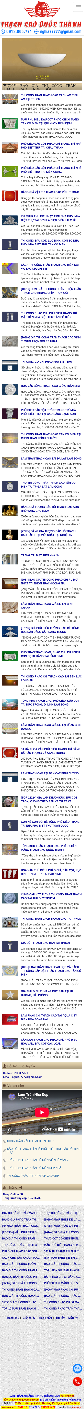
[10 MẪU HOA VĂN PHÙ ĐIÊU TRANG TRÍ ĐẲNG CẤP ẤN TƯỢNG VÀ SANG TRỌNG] (10, 752)
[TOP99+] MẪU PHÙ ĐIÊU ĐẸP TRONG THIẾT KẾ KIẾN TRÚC (21, 1232)
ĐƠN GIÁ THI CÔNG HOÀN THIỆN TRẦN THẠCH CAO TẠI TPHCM (21, 1295)
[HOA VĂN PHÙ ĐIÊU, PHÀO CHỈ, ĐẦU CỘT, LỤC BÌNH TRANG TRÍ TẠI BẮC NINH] (10, 874)
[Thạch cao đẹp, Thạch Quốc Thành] (42, 59)
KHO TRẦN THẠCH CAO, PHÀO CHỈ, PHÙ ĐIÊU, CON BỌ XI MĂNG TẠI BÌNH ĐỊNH (51, 654)
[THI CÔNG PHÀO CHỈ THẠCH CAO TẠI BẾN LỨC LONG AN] (10, 680)
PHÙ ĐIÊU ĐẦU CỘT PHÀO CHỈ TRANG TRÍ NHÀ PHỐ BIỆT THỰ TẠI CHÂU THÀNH (51, 145)
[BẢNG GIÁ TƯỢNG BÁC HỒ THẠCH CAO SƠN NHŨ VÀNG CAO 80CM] (10, 510)
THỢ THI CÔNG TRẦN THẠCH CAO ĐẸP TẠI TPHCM (63, 1213)
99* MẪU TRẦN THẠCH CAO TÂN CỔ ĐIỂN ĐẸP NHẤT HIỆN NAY (21, 1225)
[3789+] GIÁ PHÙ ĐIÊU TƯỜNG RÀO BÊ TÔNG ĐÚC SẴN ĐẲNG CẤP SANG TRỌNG (50, 630)
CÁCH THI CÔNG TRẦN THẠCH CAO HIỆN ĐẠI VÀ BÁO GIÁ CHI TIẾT (50, 266)
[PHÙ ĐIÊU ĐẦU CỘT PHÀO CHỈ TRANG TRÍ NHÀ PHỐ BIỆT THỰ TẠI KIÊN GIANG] (10, 171)
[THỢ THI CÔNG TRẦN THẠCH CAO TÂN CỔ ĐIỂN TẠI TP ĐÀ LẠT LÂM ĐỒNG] (10, 486)
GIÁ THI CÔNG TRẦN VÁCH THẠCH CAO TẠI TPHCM (21, 1213)
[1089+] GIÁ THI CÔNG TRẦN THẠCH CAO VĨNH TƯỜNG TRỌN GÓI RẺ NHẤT (51, 339)
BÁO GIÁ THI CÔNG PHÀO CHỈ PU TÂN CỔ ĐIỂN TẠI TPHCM (63, 1264)
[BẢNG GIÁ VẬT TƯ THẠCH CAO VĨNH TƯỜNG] (10, 196)
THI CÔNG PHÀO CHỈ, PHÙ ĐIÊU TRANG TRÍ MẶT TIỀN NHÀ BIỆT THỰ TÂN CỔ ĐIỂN (49, 315)
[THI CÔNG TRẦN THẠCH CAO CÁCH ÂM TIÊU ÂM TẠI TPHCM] (10, 99)
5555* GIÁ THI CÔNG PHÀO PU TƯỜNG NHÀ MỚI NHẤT (21, 1302)
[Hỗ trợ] (77, 1381)
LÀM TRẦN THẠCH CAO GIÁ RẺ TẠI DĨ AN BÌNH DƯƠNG (51, 726)
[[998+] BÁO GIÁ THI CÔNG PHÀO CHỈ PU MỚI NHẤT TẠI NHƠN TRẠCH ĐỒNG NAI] (10, 583)
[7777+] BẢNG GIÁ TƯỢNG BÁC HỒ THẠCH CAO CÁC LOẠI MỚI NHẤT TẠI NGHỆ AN (48, 533)
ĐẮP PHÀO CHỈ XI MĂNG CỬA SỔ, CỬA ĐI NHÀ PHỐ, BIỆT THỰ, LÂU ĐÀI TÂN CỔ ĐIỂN (63, 1276)
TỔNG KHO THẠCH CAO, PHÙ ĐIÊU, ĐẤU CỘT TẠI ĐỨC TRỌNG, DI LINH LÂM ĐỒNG (50, 702)
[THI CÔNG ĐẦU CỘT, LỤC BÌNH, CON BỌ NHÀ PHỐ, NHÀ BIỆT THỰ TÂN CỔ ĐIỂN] (10, 244)
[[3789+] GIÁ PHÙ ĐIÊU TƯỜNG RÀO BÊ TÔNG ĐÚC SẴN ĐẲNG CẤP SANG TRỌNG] (10, 631)
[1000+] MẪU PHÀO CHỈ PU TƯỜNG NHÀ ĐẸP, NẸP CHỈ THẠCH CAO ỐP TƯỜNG (63, 1289)
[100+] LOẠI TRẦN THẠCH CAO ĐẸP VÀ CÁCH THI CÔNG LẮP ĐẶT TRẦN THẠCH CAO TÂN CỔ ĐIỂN (51, 971)
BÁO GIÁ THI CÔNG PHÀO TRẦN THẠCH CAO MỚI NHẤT (63, 1295)
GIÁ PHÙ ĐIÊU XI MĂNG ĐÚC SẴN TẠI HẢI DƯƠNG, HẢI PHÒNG (47, 993)
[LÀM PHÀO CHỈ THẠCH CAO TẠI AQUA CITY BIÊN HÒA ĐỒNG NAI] (10, 1019)
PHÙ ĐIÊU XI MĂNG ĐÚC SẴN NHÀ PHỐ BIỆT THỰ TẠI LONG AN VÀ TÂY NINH (63, 1283)
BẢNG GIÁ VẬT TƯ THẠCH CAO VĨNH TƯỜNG (50, 192)
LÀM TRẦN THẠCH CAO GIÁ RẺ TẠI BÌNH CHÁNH (47, 605)
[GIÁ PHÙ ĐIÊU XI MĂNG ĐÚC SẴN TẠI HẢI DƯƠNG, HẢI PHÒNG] (10, 995)
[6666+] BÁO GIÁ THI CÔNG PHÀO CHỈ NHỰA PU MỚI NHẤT (21, 1283)
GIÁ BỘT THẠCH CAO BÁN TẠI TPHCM (45, 942)
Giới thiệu (29, 1317)
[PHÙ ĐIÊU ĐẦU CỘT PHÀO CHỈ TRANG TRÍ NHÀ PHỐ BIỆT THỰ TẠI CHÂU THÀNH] (10, 147)
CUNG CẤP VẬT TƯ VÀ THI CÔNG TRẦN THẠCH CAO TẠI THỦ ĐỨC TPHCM (51, 896)
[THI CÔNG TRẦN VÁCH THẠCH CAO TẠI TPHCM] (10, 922)
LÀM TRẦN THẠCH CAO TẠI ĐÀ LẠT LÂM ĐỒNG (51, 458)
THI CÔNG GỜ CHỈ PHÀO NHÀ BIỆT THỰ (46, 361)
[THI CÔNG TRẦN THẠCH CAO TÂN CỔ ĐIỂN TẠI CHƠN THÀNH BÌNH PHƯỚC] (10, 438)
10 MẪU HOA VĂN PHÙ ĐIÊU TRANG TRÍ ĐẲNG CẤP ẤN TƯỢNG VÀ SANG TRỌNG (50, 751)
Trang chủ (13, 1317)
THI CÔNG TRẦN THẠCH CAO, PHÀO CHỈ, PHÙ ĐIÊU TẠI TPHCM (21, 1289)
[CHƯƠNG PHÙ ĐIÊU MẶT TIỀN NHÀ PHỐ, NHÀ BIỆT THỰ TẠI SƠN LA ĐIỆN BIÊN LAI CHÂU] (10, 220)
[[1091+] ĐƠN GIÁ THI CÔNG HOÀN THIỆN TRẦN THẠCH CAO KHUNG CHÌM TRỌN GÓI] (10, 292)
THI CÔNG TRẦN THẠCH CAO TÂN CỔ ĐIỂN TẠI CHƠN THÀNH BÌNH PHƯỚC (51, 436)
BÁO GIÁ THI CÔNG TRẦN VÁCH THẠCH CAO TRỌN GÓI (21, 1238)
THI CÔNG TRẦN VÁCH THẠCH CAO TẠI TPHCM (51, 918)
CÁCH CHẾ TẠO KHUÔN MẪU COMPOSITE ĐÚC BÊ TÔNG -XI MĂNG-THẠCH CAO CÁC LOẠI (21, 1257)
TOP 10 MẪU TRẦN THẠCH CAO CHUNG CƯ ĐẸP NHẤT (21, 1308)
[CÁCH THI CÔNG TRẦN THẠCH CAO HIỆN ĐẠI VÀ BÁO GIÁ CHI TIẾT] (10, 268)
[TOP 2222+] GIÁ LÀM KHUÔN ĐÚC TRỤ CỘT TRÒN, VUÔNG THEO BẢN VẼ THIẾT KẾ (49, 799)
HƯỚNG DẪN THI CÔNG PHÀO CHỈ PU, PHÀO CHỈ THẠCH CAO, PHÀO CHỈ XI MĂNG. (21, 1276)
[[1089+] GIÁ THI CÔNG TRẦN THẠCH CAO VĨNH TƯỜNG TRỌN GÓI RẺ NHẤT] (10, 341)
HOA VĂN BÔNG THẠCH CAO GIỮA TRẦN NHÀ (50, 385)
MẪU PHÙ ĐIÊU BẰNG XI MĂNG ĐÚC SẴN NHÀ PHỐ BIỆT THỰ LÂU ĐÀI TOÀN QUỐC (63, 1245)
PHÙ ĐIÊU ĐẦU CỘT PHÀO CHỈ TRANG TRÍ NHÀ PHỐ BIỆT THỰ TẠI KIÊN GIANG (51, 169)
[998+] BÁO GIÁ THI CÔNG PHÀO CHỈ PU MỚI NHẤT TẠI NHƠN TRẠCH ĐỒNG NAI (49, 581)
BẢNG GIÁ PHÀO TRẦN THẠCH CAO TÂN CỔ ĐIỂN (21, 1219)
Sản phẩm (45, 1317)
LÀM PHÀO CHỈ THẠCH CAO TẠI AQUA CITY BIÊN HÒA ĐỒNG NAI (49, 1017)
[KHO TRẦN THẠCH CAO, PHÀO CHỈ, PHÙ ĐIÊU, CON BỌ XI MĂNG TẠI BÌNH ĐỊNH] (10, 656)
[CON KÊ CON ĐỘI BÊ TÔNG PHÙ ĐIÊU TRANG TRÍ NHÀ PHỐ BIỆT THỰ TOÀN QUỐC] (10, 825)
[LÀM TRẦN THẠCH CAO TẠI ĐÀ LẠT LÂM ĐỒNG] (10, 462)
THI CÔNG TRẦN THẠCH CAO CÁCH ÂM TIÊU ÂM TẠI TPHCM (49, 97)
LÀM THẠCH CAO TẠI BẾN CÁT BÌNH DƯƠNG (50, 773)
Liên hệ (73, 1317)
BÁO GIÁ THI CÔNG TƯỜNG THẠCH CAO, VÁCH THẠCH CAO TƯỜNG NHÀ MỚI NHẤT (21, 1264)
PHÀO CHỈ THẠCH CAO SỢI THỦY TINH (21, 1251)
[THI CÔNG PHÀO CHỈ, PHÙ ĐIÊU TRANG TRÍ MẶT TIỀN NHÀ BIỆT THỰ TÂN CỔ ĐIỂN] (10, 317)
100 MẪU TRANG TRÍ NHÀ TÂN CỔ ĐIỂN (63, 1251)
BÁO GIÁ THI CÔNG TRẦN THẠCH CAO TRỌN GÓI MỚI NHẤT (21, 1270)
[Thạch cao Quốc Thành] (42, 9)
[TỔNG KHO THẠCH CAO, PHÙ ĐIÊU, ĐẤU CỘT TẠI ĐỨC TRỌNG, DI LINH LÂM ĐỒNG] (10, 704)
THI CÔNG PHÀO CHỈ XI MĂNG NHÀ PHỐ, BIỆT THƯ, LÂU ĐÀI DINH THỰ (63, 1302)
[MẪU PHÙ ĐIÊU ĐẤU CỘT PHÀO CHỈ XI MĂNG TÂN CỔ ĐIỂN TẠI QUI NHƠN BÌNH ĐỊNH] (10, 123)
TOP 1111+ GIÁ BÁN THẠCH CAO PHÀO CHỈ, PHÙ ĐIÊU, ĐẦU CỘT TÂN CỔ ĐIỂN (63, 1270)
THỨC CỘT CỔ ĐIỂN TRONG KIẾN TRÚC (63, 1238)
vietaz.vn (77, 1407)
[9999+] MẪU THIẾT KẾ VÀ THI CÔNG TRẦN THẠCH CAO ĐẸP (63, 1219)
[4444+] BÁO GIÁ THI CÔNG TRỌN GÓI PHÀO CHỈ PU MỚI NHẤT (63, 1232)
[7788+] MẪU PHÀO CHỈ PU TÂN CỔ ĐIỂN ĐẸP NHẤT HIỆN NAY (63, 1225)
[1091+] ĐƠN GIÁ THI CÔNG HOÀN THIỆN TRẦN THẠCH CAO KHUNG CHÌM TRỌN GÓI (51, 291)
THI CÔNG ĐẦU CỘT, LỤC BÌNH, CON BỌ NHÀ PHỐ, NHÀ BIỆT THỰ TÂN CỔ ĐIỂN (50, 242)
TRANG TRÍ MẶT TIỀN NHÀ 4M (40, 555)
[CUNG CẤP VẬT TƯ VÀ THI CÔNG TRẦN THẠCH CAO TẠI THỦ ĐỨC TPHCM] (10, 898)
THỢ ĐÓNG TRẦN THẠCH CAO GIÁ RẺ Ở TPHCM (21, 1245)
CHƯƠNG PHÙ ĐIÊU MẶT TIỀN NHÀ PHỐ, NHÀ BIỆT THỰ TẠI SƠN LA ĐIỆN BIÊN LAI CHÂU (50, 218)
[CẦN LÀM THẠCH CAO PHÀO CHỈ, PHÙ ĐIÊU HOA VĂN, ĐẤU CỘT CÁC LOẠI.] (10, 1043)
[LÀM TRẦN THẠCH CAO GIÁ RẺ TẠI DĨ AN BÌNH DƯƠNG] (10, 728)
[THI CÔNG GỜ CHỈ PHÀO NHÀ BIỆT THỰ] (10, 365)
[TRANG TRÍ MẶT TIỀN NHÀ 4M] (10, 559)
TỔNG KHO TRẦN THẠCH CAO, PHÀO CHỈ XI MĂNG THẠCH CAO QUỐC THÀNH (49, 848)
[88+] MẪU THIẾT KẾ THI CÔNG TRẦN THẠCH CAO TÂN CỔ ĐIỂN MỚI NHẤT (63, 1257)
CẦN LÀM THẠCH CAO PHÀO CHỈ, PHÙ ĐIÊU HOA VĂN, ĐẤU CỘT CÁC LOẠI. (49, 1041)
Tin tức (60, 1317)
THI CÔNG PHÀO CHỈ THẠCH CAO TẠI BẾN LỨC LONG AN (51, 678)
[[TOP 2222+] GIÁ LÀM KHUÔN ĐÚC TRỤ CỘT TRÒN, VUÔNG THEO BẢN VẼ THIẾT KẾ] (10, 801)
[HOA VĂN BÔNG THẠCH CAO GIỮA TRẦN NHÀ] (10, 389)
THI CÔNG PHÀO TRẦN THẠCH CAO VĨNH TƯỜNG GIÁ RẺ (63, 1308)
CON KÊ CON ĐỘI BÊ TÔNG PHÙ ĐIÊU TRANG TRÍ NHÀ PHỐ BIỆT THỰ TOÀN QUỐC (50, 823)
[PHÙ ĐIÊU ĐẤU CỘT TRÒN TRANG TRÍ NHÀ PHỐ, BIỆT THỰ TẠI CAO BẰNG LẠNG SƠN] (10, 413)
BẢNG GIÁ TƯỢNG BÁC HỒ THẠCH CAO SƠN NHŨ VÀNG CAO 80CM (50, 509)
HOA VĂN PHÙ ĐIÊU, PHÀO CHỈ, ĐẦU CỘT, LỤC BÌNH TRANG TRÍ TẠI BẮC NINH (51, 872)
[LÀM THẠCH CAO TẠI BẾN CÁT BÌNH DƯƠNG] (10, 777)
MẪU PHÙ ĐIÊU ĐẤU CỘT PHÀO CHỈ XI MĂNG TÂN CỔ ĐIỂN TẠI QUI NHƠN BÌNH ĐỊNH (50, 121)
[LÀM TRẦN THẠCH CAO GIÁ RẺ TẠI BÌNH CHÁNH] (10, 607)
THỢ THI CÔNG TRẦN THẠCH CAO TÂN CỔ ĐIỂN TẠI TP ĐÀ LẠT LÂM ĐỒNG (48, 484)
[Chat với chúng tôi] (77, 1368)
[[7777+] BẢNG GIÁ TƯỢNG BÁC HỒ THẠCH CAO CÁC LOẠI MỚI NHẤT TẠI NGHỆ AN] (10, 535)
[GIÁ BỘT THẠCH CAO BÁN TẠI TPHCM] (10, 946)
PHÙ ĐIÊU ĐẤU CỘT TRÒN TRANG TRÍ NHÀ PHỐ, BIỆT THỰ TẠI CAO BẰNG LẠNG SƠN (48, 412)
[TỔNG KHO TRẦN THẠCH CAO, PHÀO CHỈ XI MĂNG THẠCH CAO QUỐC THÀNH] (10, 849)
